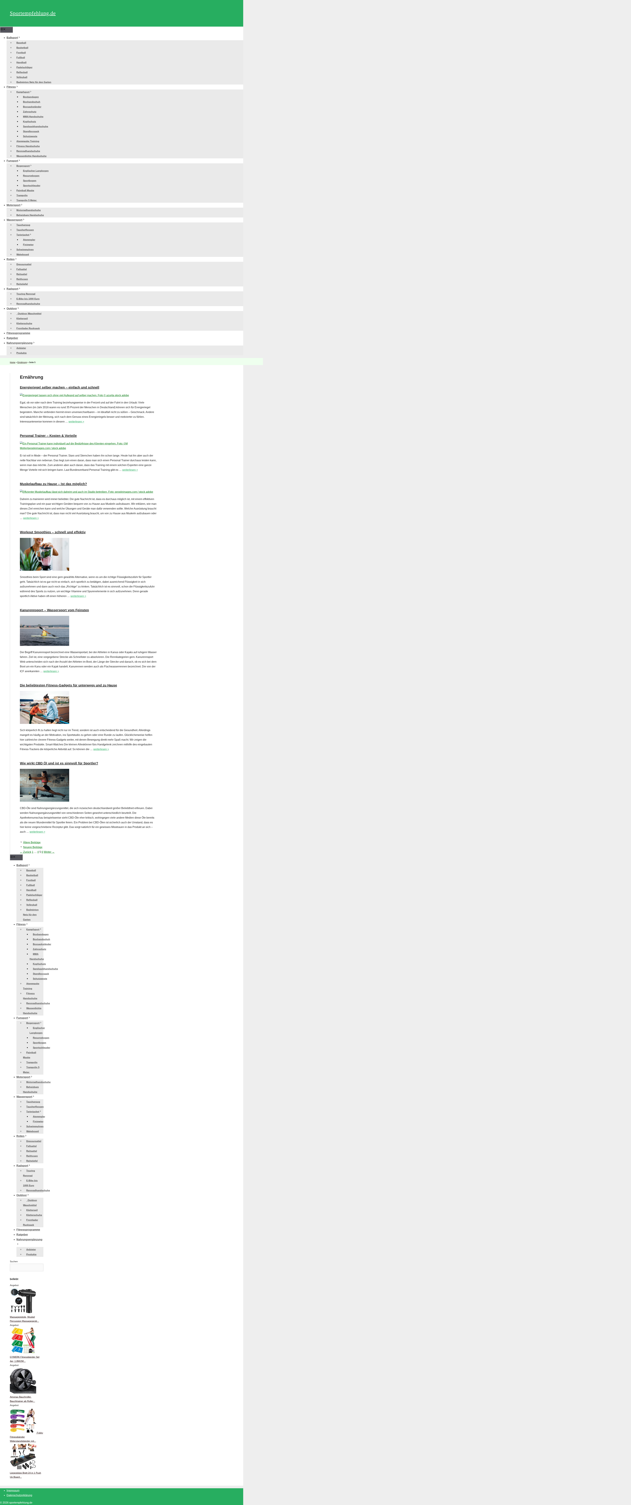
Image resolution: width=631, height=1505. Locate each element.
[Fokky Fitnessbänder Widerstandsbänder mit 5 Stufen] (23, 1432)
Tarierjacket (22, 234)
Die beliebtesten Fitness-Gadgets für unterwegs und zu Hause (68, 685)
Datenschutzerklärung (19, 1495)
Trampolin (22, 195)
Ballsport (12, 37)
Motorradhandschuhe (28, 210)
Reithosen (22, 279)
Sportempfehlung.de (33, 13)
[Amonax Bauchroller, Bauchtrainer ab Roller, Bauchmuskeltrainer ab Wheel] (23, 1392)
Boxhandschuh (31, 101)
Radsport (12, 288)
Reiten (11, 259)
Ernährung (22, 362)
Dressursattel (23, 264)
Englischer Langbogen (36, 170)
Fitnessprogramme (18, 333)
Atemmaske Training (27, 141)
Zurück (25, 852)
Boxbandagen (31, 97)
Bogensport (23, 165)
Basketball (22, 47)
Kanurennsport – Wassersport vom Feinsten (54, 610)
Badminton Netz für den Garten (33, 82)
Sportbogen (29, 180)
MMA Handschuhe (33, 116)
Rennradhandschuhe (28, 151)
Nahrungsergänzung (20, 343)
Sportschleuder (31, 185)
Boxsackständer (32, 106)
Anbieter (21, 348)
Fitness (11, 87)
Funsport (12, 160)
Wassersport (14, 219)
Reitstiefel (22, 284)
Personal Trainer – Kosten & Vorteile (48, 435)
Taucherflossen (25, 229)
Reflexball (22, 72)
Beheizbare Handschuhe (30, 215)
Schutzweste (30, 136)
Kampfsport (23, 92)
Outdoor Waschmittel (28, 313)
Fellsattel (21, 269)
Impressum (13, 1490)
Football (21, 52)
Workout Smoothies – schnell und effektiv (53, 532)
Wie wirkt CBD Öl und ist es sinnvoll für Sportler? (59, 763)
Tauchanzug (23, 225)
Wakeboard (22, 254)
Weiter (49, 852)
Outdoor (12, 308)
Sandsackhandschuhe (35, 126)
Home (12, 362)
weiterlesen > (76, 421)
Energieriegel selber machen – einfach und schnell (59, 387)
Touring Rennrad (25, 293)
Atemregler (29, 239)
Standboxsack (31, 131)
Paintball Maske (25, 190)
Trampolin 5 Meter (26, 200)
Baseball (21, 42)
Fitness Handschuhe (28, 146)
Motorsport (13, 205)
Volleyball (21, 77)
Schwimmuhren (25, 249)
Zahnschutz (29, 111)
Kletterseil (22, 318)
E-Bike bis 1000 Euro (28, 298)
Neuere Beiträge (32, 847)
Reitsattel (21, 274)
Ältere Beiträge (32, 842)
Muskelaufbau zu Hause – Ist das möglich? (53, 484)
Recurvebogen (31, 175)
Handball (21, 62)
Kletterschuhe (24, 323)
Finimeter (28, 244)
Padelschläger (24, 67)
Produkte (21, 353)
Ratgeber (12, 338)
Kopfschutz (29, 121)
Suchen (14, 1261)
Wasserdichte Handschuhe (31, 156)
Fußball (20, 57)
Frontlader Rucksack (28, 328)
